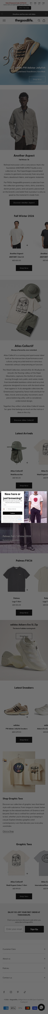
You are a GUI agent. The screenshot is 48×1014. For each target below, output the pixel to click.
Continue (12, 513)
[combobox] (5, 509)
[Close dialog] (45, 493)
